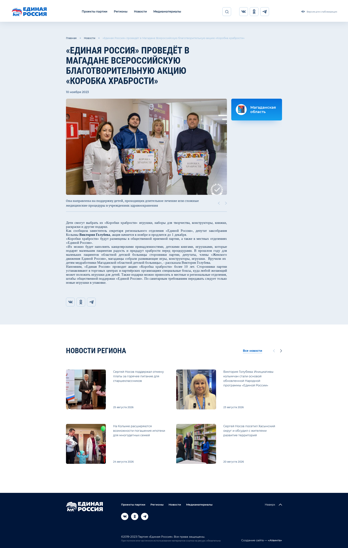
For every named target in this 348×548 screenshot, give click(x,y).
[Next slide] (226, 203)
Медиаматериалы (167, 11)
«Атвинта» (274, 540)
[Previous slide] (219, 203)
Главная (71, 38)
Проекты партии (94, 11)
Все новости (252, 350)
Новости (140, 11)
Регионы (120, 11)
